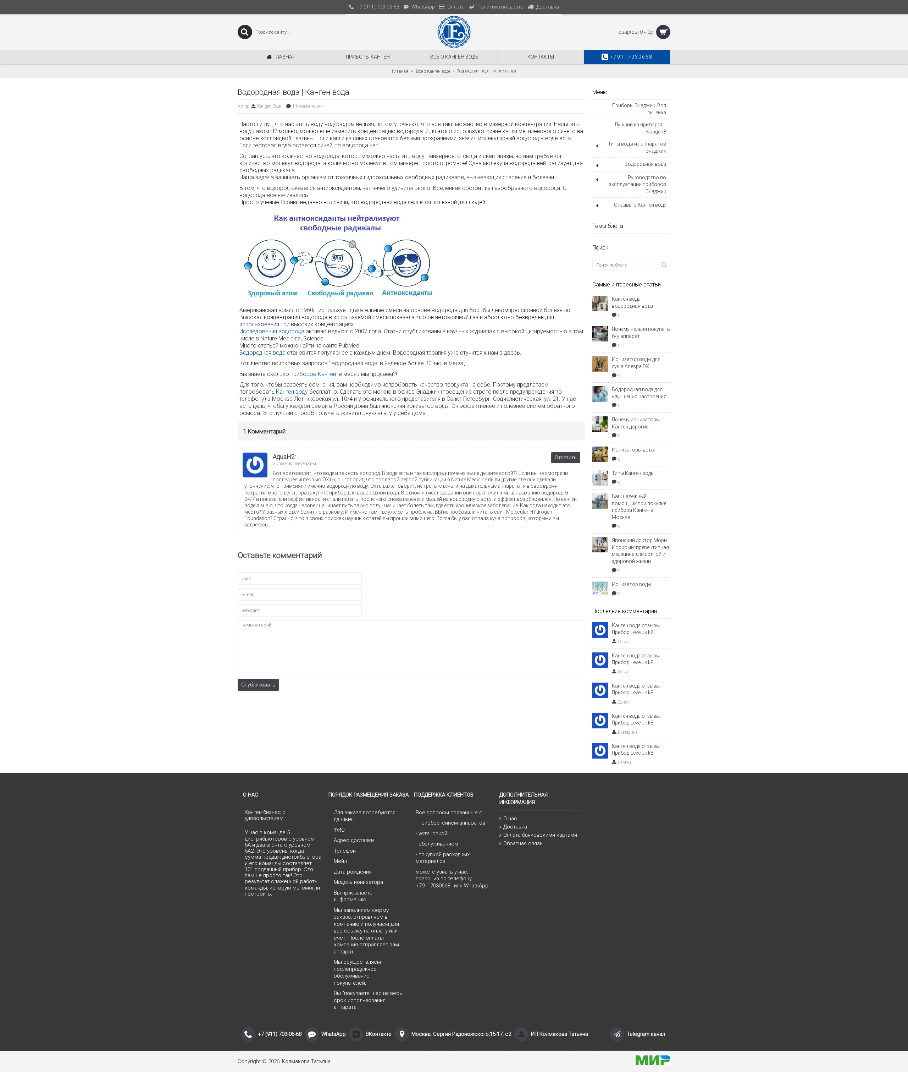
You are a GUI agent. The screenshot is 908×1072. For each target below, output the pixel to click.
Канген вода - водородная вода (632, 302)
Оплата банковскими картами (540, 835)
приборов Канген (313, 374)
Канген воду (292, 391)
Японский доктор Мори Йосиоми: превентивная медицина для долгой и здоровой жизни (640, 550)
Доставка (515, 827)
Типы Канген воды (633, 473)
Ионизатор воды (631, 584)
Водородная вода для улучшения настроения (639, 393)
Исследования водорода (272, 331)
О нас (510, 818)
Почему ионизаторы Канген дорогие (636, 423)
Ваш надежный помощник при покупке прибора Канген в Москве (639, 506)
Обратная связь (523, 843)
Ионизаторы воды (633, 450)
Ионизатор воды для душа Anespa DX (636, 362)
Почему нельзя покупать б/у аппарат (641, 332)
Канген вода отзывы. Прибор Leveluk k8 (636, 629)
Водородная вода (262, 352)
